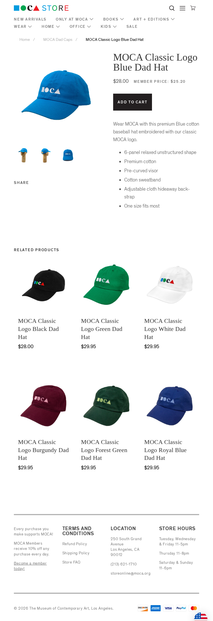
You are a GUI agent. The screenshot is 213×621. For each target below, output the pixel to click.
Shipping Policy (76, 553)
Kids (106, 26)
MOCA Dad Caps (57, 39)
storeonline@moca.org (131, 573)
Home (48, 26)
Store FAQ (71, 562)
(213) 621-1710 (124, 564)
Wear (20, 26)
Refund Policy (74, 544)
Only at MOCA (72, 19)
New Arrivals (30, 19)
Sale (132, 26)
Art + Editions (151, 19)
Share (21, 182)
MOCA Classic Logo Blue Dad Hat (115, 39)
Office (78, 26)
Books (111, 19)
